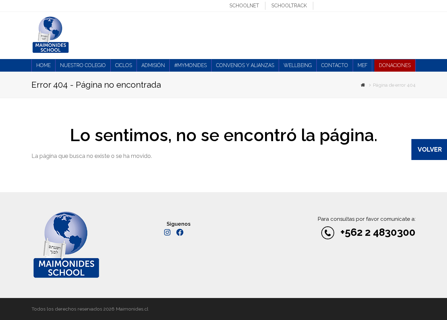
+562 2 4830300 (378, 232)
